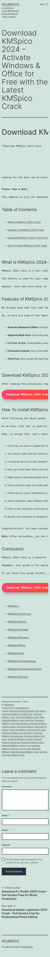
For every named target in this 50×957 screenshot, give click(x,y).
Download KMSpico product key (16, 745)
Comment (7, 786)
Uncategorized (22, 708)
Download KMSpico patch (32, 742)
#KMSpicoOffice (16, 645)
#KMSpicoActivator (18, 629)
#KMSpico (13, 606)
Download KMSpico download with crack (27, 730)
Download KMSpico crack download (18, 720)
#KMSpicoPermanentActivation (25, 669)
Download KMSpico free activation (17, 733)
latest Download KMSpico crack (25, 752)
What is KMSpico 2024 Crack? (24, 222)
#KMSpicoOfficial (17, 621)
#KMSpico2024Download (22, 661)
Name (5, 815)
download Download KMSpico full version (27, 711)
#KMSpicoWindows (18, 637)
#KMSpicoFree (16, 653)
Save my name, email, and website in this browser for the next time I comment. (24, 861)
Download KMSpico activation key (17, 714)
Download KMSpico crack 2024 (30, 717)
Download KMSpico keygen (20, 739)
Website (6, 845)
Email (5, 830)
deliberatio (10, 4)
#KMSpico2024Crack (19, 614)
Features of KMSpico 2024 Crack (26, 230)
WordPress (27, 947)
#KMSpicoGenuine (18, 677)
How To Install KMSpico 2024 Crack (27, 245)
